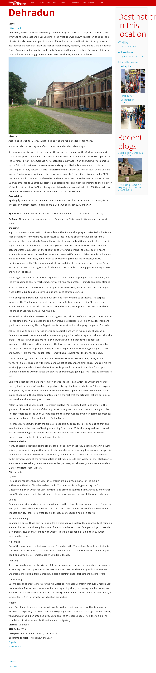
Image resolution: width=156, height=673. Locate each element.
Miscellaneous (128, 62)
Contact (100, 3)
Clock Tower (127, 95)
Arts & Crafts (51, 3)
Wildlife (123, 42)
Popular (13, 642)
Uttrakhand (15, 28)
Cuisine (62, 3)
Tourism (41, 3)
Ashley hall (126, 66)
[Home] (18, 2)
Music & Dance (88, 3)
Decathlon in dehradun (127, 101)
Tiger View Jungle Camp (133, 56)
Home (32, 3)
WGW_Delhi (15, 646)
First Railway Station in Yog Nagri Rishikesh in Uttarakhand (129, 187)
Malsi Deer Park (129, 46)
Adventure (125, 52)
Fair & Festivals (74, 3)
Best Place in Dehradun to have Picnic (130, 154)
